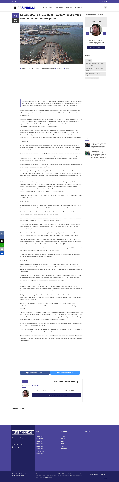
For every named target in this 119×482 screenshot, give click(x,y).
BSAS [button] (50, 7)
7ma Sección (40, 451)
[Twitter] (103, 1)
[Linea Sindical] (25, 7)
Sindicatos (69, 7)
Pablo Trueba (37, 386)
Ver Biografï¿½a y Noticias (96, 47)
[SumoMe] (2, 253)
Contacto (104, 478)
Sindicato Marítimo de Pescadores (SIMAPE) (94, 69)
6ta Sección (40, 448)
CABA (63, 436)
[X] (2, 241)
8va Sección (40, 453)
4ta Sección (40, 443)
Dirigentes (78, 7)
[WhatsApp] (2, 245)
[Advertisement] (51, 85)
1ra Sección (40, 436)
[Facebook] (100, 1)
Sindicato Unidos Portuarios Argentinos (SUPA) (93, 74)
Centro (63, 438)
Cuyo (62, 446)
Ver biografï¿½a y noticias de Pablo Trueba (56, 395)
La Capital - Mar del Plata (47, 68)
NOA (62, 443)
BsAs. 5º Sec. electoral (33, 68)
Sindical (24, 68)
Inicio (45, 7)
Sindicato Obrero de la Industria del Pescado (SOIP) (95, 64)
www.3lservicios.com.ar (18, 475)
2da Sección (40, 438)
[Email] (2, 249)
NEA (62, 441)
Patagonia (64, 448)
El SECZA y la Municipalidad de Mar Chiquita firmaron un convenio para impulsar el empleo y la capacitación (98, 146)
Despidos (88, 60)
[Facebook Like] (2, 233)
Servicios (102, 474)
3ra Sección (40, 441)
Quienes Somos (94, 474)
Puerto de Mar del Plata (92, 78)
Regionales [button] (59, 7)
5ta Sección (40, 446)
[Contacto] (106, 1)
